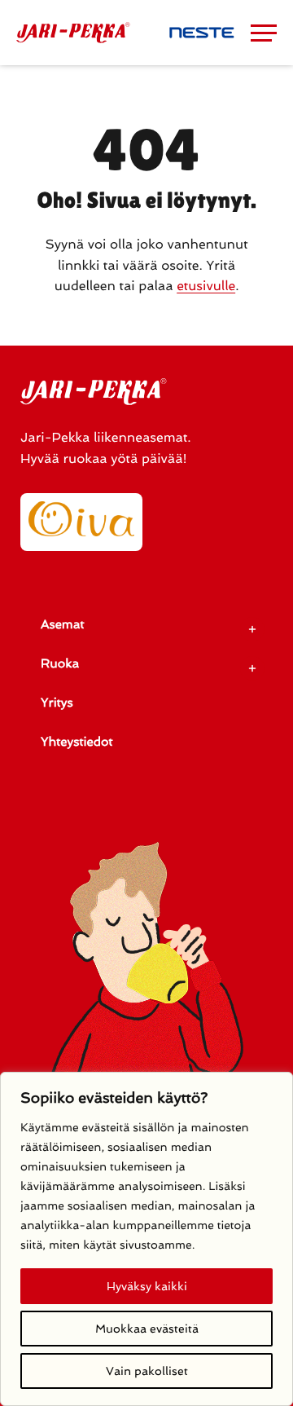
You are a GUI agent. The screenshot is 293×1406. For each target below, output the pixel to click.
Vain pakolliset (147, 1370)
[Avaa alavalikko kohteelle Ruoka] (252, 668)
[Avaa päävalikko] (264, 32)
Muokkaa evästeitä (147, 1328)
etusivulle (206, 285)
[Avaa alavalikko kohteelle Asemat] (252, 629)
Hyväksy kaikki (147, 1286)
